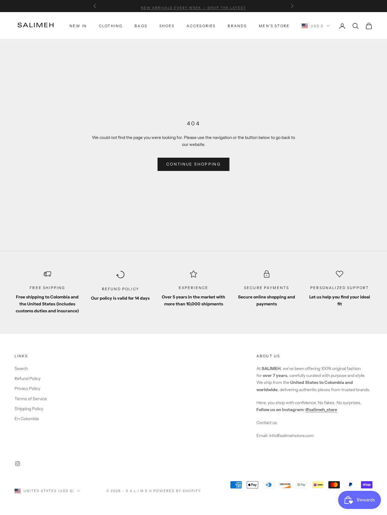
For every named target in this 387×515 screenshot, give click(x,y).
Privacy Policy (27, 388)
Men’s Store (274, 26)
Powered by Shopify (177, 491)
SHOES (166, 26)
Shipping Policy (29, 408)
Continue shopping (193, 164)
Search (21, 368)
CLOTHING (110, 26)
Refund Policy (28, 378)
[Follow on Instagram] (18, 464)
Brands (237, 26)
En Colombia (27, 418)
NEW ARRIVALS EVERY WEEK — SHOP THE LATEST (193, 6)
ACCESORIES (201, 26)
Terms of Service (31, 398)
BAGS (141, 26)
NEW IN (78, 26)
